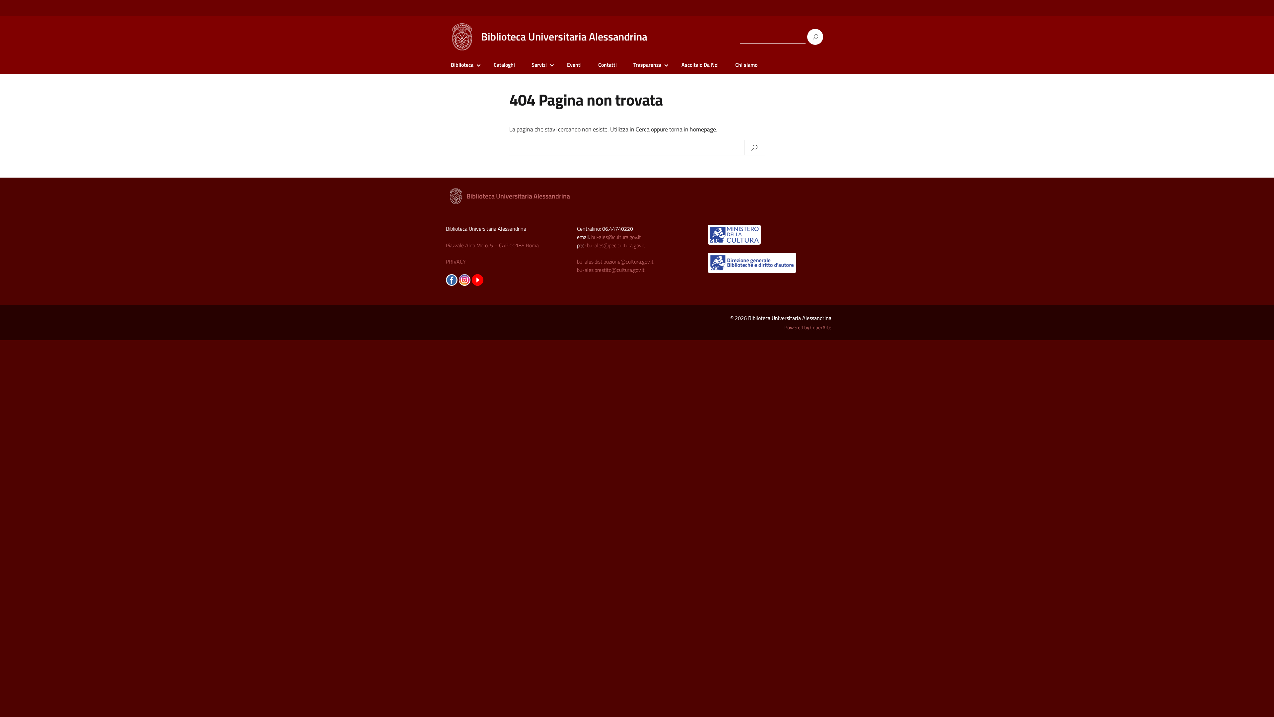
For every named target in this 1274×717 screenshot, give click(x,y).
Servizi (539, 65)
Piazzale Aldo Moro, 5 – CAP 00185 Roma (492, 245)
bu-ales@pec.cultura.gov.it (616, 245)
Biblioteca (462, 65)
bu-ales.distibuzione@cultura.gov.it (615, 262)
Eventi (574, 65)
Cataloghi (504, 65)
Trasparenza (647, 65)
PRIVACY (456, 262)
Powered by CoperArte (807, 327)
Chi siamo (746, 65)
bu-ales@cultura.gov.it (616, 237)
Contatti (607, 65)
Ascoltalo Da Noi (700, 65)
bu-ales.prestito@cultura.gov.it (611, 270)
